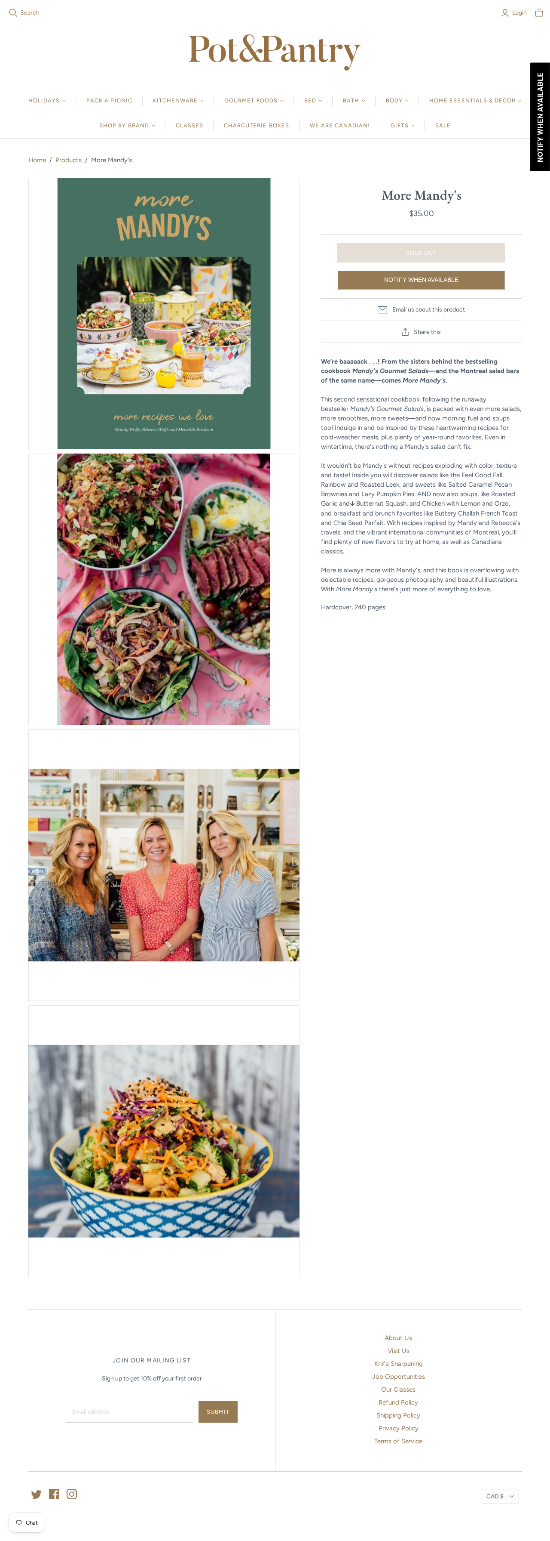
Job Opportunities (398, 1376)
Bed (310, 100)
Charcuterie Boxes (256, 125)
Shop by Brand (124, 125)
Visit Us (398, 1351)
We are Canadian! (340, 125)
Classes (189, 125)
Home (37, 160)
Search (30, 12)
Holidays (44, 100)
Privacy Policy (399, 1428)
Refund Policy (398, 1402)
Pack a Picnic (109, 100)
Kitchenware (175, 100)
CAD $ (495, 1496)
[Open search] (13, 13)
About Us (398, 1338)
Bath (351, 100)
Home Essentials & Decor (472, 100)
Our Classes (398, 1389)
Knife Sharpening (398, 1364)
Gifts (399, 125)
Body (394, 100)
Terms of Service (398, 1441)
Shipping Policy (398, 1415)
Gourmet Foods (251, 100)
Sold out (421, 253)
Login (519, 12)
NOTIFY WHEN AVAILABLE (421, 279)
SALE (443, 125)
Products (68, 160)
